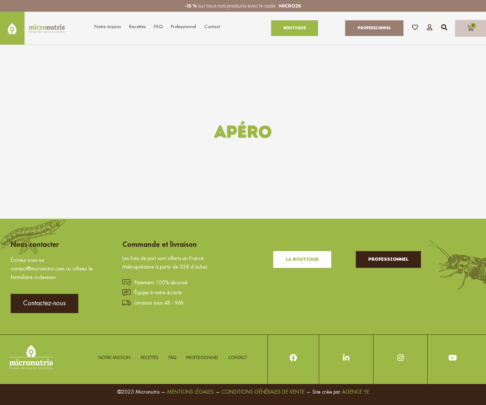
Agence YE (355, 391)
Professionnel (183, 26)
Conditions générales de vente (264, 391)
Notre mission (107, 26)
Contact (212, 26)
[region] (92, 331)
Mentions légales (190, 391)
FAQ (158, 26)
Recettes (137, 26)
